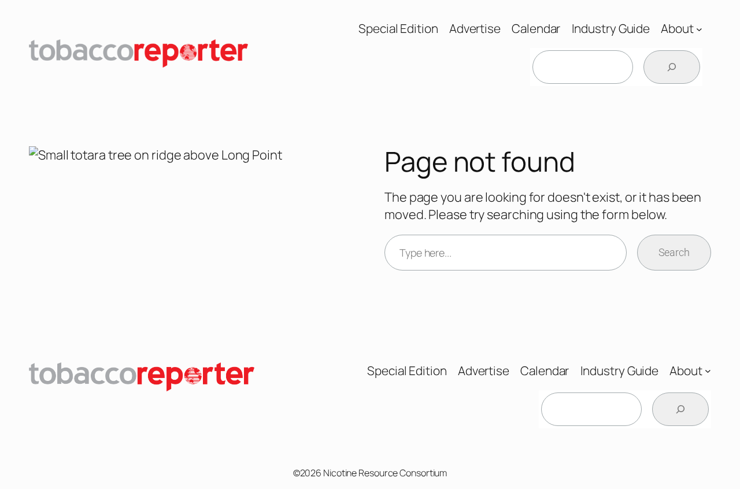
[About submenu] (699, 28)
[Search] (671, 67)
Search (674, 252)
